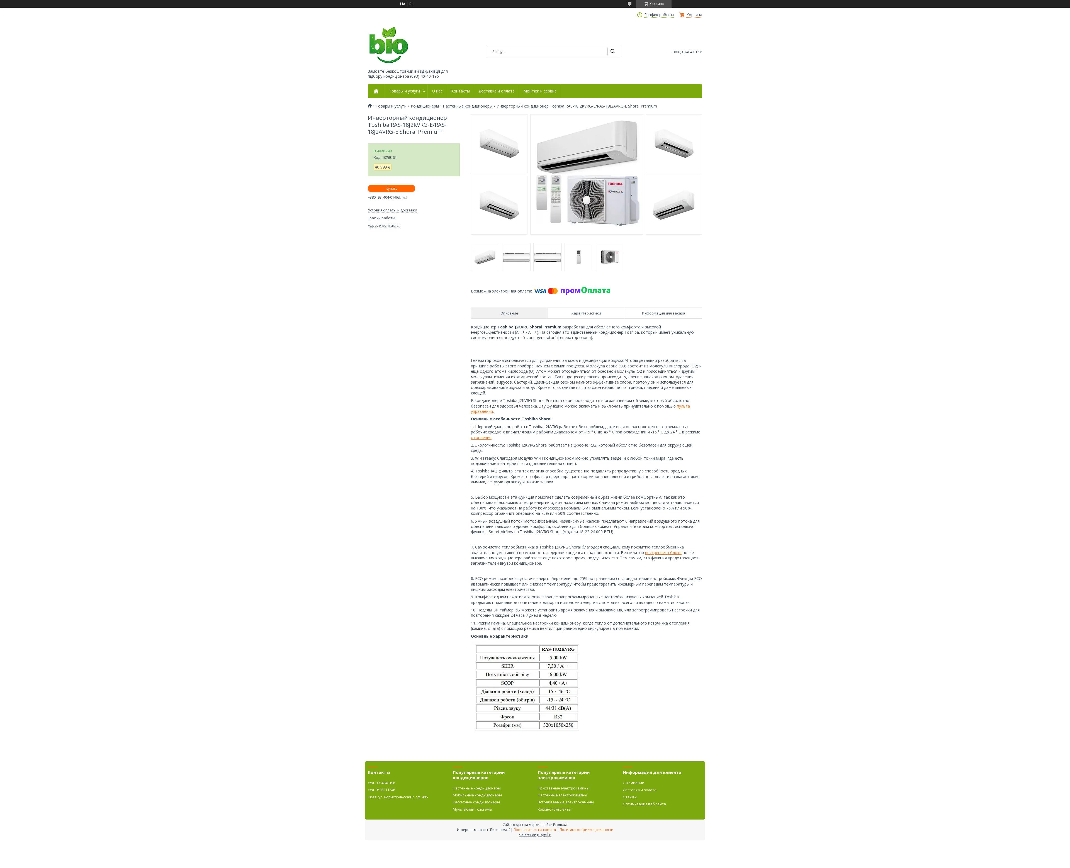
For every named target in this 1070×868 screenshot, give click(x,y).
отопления (481, 437)
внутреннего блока (663, 552)
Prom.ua (560, 824)
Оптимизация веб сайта (644, 803)
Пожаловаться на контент (535, 829)
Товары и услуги (404, 91)
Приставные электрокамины (563, 788)
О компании (633, 782)
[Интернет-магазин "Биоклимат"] (389, 45)
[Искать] (612, 51)
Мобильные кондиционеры (477, 795)
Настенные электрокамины (562, 795)
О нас (437, 91)
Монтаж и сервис (539, 91)
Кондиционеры (425, 106)
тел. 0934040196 (381, 782)
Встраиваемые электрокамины (566, 801)
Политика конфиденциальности (586, 829)
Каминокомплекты (554, 809)
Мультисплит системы (472, 809)
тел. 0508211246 (381, 789)
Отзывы (630, 796)
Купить (391, 188)
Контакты (460, 91)
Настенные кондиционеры (467, 106)
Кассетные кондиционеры (476, 801)
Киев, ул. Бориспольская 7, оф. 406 (398, 796)
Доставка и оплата (496, 91)
